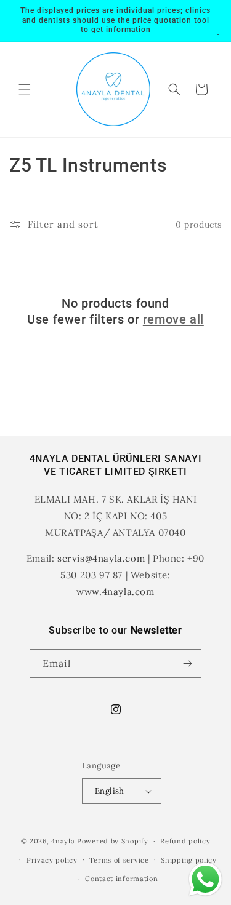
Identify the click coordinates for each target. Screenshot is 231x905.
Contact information (121, 878)
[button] (24, 89)
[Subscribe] (187, 663)
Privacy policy (52, 860)
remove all (173, 319)
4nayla (63, 841)
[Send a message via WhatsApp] (205, 879)
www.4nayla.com (115, 591)
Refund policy (185, 841)
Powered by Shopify (112, 841)
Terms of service (118, 860)
